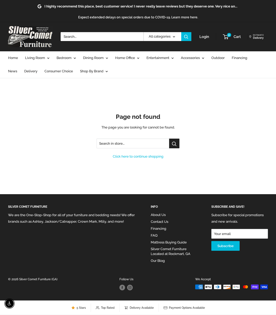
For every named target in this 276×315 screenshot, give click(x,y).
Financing (239, 58)
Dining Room (93, 58)
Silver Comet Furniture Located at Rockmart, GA (170, 251)
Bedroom (64, 58)
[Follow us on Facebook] (122, 287)
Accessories (190, 58)
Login (204, 37)
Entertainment (157, 58)
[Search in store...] (174, 143)
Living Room (35, 58)
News (12, 71)
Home (13, 58)
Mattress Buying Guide (169, 242)
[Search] (186, 36)
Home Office (125, 58)
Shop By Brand (91, 71)
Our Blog (158, 261)
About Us (158, 215)
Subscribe (225, 246)
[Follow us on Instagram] (130, 287)
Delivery (30, 71)
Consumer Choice (58, 71)
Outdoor (218, 58)
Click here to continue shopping (138, 156)
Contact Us (159, 222)
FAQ (154, 235)
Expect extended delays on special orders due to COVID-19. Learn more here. (138, 17)
